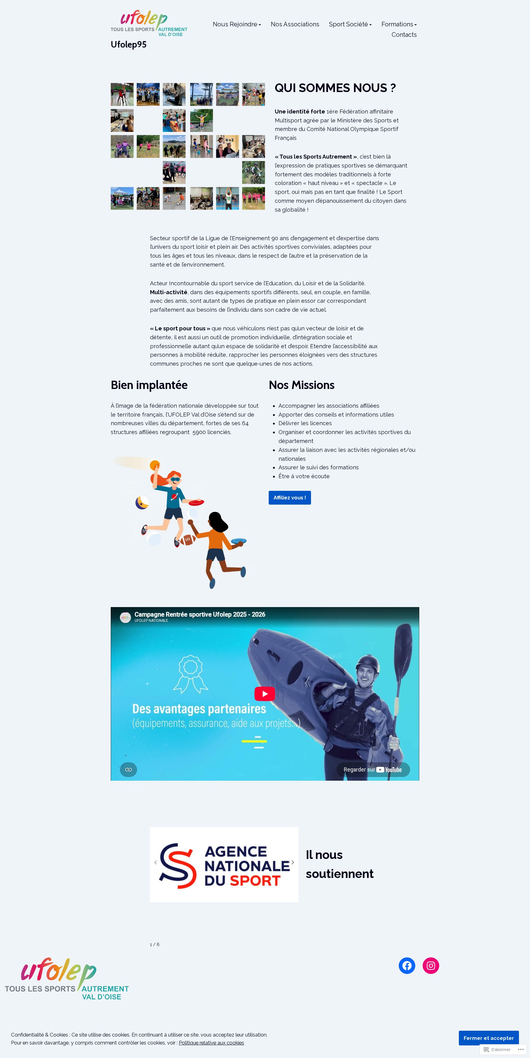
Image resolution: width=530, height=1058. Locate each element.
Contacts (404, 34)
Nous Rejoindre (235, 24)
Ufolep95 (129, 44)
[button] (293, 862)
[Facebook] (407, 965)
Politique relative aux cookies (211, 1043)
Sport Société (348, 24)
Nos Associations (295, 24)
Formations (397, 24)
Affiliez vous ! (290, 497)
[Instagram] (431, 965)
